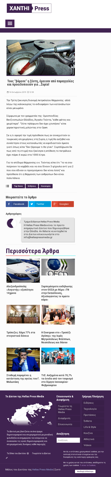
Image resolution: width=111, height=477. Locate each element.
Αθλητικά (89, 439)
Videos (87, 445)
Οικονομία (45, 186)
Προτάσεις (90, 414)
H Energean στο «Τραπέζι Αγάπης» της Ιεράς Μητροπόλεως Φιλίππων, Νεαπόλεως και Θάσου (56, 337)
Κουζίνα (88, 433)
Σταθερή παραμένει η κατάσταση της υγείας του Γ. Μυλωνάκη (23, 379)
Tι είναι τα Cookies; (88, 465)
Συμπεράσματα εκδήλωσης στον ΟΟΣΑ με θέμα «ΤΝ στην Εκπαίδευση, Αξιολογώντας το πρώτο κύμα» (57, 293)
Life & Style (90, 427)
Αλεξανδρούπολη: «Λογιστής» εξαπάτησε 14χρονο (20, 290)
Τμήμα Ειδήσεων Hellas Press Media (42, 222)
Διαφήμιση (64, 418)
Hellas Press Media (42, 469)
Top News (18, 186)
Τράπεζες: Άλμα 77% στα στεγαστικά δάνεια (21, 334)
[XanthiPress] (29, 7)
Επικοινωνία (65, 424)
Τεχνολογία (90, 408)
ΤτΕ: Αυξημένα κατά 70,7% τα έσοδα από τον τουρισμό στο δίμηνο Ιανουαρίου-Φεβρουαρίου (57, 380)
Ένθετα (88, 421)
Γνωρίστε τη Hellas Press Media (65, 409)
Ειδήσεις (32, 186)
